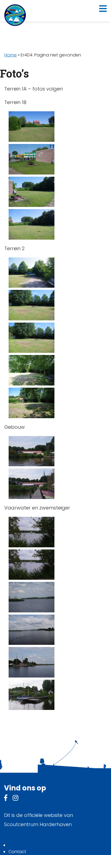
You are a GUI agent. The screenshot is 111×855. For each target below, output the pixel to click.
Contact (17, 852)
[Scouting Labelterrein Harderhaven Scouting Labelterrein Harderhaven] (15, 15)
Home (10, 55)
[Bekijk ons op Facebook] (5, 799)
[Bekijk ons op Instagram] (15, 799)
